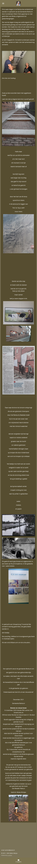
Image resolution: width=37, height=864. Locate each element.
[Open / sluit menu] (3, 3)
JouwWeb (9, 855)
